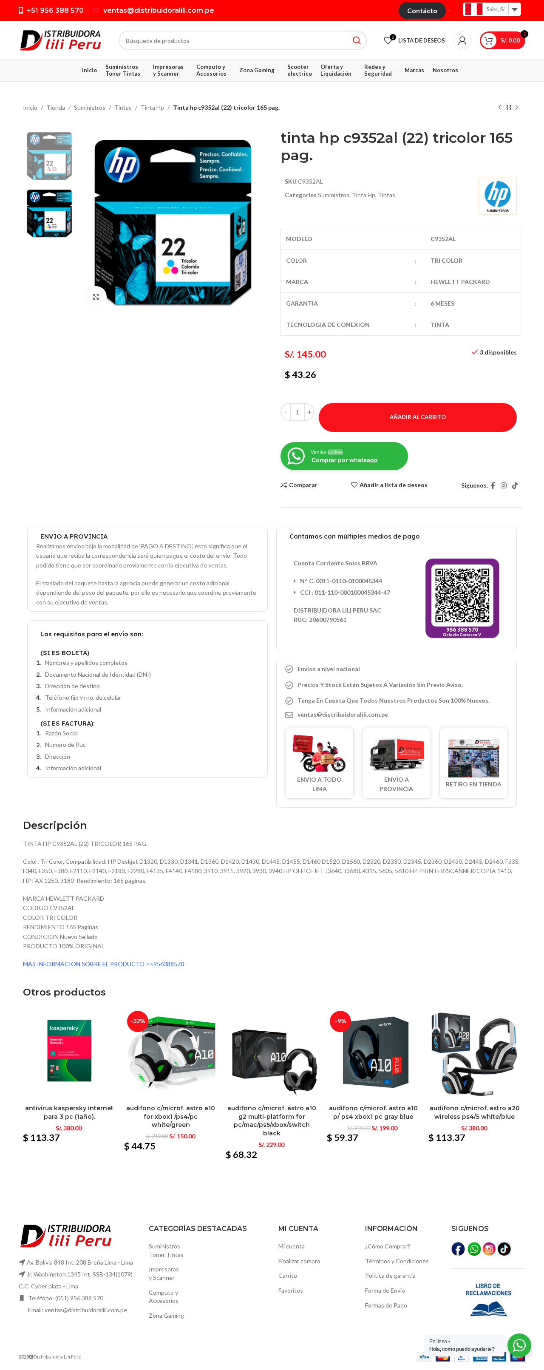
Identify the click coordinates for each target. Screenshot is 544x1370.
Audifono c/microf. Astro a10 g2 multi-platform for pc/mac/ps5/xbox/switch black (271, 1120)
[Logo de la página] (60, 39)
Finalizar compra (299, 1261)
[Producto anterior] (500, 108)
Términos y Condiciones (397, 1261)
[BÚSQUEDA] (357, 40)
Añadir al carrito (418, 417)
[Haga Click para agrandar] (96, 296)
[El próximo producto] (517, 108)
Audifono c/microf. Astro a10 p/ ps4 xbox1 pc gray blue (373, 1112)
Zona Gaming (166, 1315)
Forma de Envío (385, 1290)
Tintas (123, 107)
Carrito (287, 1275)
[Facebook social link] (493, 485)
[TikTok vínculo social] (515, 485)
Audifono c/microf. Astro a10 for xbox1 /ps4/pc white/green (170, 1116)
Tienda (55, 107)
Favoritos (290, 1290)
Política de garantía (390, 1275)
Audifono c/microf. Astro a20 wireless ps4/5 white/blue (475, 1112)
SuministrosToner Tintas (166, 1250)
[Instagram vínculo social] (503, 485)
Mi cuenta (291, 1246)
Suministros (89, 107)
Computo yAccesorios (163, 1297)
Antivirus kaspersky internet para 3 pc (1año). (69, 1112)
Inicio (30, 107)
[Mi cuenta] (462, 40)
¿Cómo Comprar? (387, 1246)
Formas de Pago (386, 1305)
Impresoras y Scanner (164, 1273)
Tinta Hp (152, 107)
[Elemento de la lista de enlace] (396, 714)
